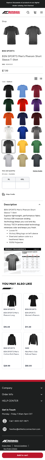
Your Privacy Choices (10, 449)
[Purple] (36, 105)
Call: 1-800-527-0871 (18, 421)
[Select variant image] (11, 35)
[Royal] (22, 132)
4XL (22, 179)
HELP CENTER (10, 400)
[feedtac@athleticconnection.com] (4, 429)
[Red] (22, 105)
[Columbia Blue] (22, 91)
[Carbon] (8, 146)
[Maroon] (36, 118)
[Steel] (36, 132)
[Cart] (35, 12)
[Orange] (8, 118)
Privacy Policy (6, 446)
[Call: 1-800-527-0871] (4, 421)
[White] (8, 132)
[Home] (11, 12)
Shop (4, 21)
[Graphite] (36, 160)
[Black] (8, 91)
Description (10, 204)
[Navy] (22, 118)
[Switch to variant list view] (41, 78)
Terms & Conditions (20, 446)
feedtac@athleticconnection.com (24, 429)
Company (7, 387)
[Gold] (22, 146)
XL (9, 179)
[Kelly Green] (36, 146)
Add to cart (22, 455)
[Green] (8, 105)
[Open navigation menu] (41, 12)
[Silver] (8, 160)
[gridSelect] (36, 78)
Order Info (7, 394)
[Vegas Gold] (22, 160)
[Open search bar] (28, 12)
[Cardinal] (36, 91)
